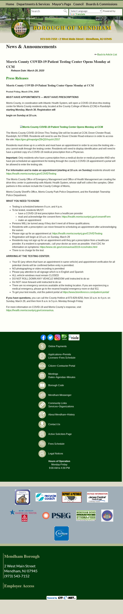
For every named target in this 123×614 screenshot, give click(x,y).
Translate (80, 14)
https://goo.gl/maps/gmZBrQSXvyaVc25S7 (37, 139)
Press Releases (17, 78)
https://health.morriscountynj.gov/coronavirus (29, 310)
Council (78, 4)
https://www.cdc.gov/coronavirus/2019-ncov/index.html (68, 247)
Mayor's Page (61, 4)
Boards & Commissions (101, 4)
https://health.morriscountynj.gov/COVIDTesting (31, 173)
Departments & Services (33, 4)
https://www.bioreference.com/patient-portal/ (86, 292)
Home (10, 4)
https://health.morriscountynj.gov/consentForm (86, 216)
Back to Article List (107, 54)
